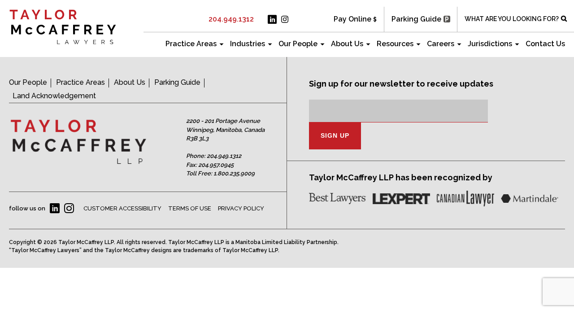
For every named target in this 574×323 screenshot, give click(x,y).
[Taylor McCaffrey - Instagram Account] (285, 19)
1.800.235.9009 (234, 173)
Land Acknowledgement (54, 96)
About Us (347, 43)
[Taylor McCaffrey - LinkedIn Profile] (272, 19)
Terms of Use (189, 208)
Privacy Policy (241, 208)
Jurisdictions (490, 43)
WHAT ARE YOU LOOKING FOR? (512, 18)
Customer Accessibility (122, 208)
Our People (297, 43)
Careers (440, 43)
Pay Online (352, 19)
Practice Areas (191, 43)
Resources (395, 43)
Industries (247, 43)
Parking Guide (416, 19)
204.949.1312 (231, 19)
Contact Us (545, 43)
